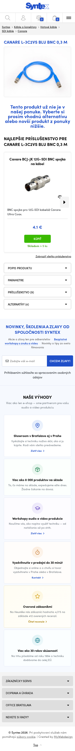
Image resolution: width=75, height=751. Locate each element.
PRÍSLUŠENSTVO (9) (21, 292)
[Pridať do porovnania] (60, 196)
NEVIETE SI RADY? (17, 717)
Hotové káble (48, 27)
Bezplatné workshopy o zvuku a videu (36, 341)
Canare (22, 31)
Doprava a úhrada (19, 693)
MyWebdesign (63, 737)
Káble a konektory (25, 27)
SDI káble (8, 31)
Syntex (6, 27)
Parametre (16, 280)
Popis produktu (20, 268)
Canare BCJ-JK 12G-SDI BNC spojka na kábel (37, 161)
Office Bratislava (18, 705)
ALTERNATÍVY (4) (18, 304)
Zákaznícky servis (19, 681)
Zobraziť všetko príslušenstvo (53, 256)
